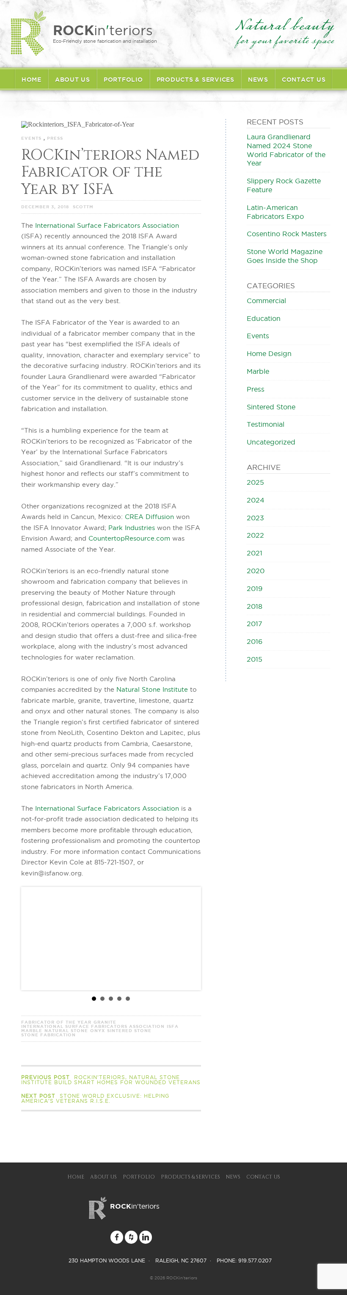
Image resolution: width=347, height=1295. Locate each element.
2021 (254, 553)
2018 (254, 606)
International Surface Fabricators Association (107, 225)
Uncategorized (271, 442)
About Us (72, 79)
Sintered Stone (271, 407)
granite (105, 1022)
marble (31, 1031)
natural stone (66, 1031)
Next (188, 938)
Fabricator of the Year (56, 1022)
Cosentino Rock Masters (287, 233)
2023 (255, 518)
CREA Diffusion (149, 516)
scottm (83, 207)
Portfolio (123, 79)
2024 (255, 500)
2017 (254, 623)
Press (55, 138)
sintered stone (129, 1031)
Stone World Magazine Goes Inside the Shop (284, 256)
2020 (255, 570)
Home (31, 79)
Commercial (266, 300)
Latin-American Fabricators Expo (275, 212)
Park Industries (131, 527)
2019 (254, 588)
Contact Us (304, 79)
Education (264, 318)
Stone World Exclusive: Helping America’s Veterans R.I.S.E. (95, 1098)
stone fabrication (48, 1035)
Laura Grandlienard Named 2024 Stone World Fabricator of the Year (286, 150)
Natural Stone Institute (152, 689)
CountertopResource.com (129, 538)
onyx (97, 1031)
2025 (255, 482)
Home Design (269, 353)
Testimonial (265, 424)
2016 (254, 641)
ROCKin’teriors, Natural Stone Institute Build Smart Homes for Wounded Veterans (111, 1079)
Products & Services (195, 79)
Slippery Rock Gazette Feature (284, 185)
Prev (34, 938)
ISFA (173, 1026)
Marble (258, 371)
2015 (254, 659)
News (258, 79)
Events (31, 138)
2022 (255, 535)
